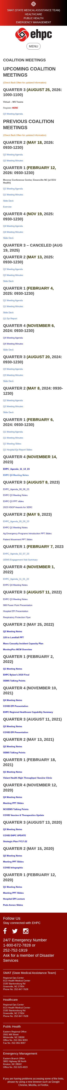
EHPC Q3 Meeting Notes (15, 495)
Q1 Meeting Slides (12, 443)
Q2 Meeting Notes (12, 631)
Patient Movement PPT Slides (17, 539)
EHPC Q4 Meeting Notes (16, 475)
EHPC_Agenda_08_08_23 (16, 489)
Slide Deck (8, 200)
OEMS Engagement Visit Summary (20, 559)
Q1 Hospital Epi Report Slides (17, 449)
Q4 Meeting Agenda (13, 337)
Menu (33, 46)
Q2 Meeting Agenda (13, 400)
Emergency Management (33, 22)
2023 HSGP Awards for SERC (17, 507)
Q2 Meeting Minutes (13, 275)
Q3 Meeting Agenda (13, 369)
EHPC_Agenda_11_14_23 (16, 469)
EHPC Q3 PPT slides (13, 501)
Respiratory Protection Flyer (17, 617)
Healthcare (33, 14)
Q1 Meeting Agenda (13, 432)
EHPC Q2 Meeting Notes (15, 527)
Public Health (33, 18)
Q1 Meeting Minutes (13, 194)
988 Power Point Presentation (17, 605)
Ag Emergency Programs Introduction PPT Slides (27, 533)
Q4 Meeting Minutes (13, 343)
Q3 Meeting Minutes (13, 375)
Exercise (7, 206)
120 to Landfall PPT (13, 637)
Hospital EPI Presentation (15, 611)
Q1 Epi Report (10, 318)
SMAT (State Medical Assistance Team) (33, 10)
